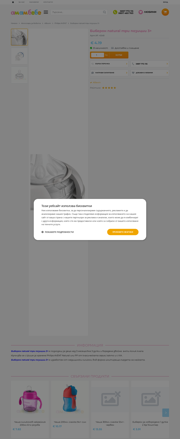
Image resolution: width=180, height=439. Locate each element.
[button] (57, 232)
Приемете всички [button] (122, 232)
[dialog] (90, 219)
